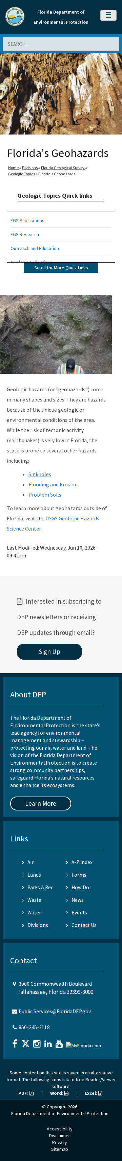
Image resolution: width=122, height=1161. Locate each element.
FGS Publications (27, 220)
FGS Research (25, 234)
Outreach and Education (35, 248)
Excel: (91, 1093)
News (78, 900)
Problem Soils (44, 494)
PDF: (23, 1093)
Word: (57, 1093)
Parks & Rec (40, 887)
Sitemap (59, 1149)
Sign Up (49, 651)
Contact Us (84, 925)
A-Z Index (82, 862)
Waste (34, 900)
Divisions (30, 167)
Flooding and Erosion (53, 484)
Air (30, 862)
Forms (79, 875)
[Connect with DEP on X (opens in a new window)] (26, 1042)
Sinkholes (39, 474)
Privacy (59, 1142)
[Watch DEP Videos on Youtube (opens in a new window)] (60, 1042)
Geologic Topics (21, 173)
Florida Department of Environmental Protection (59, 1113)
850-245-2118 (34, 1027)
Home (13, 167)
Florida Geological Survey (63, 167)
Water (34, 912)
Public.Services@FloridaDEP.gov (55, 1011)
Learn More (40, 803)
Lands (34, 875)
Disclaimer (59, 1135)
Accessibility (60, 1129)
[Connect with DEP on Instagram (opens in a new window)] (38, 1042)
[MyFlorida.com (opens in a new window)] (84, 1043)
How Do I (82, 887)
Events (79, 912)
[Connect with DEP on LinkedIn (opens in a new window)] (49, 1042)
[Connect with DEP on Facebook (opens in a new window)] (15, 1042)
